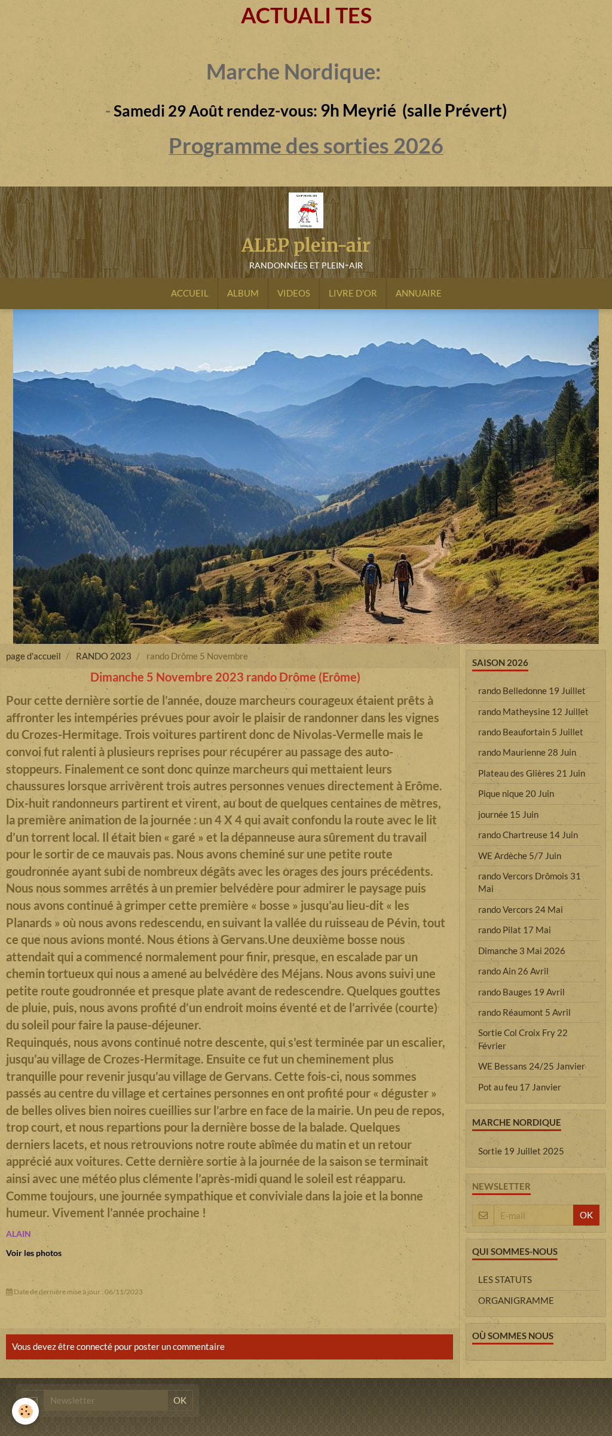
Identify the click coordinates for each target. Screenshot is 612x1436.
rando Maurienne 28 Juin (527, 752)
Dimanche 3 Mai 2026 (521, 950)
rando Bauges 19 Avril (521, 991)
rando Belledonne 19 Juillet (532, 690)
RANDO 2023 (103, 655)
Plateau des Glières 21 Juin (531, 773)
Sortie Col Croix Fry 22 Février (523, 1038)
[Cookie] (25, 1411)
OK (586, 1214)
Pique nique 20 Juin (516, 793)
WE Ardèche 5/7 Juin (519, 855)
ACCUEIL (190, 293)
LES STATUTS (505, 1279)
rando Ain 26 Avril (513, 971)
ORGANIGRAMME (516, 1300)
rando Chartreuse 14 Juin (528, 834)
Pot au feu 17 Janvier (519, 1086)
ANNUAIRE (419, 293)
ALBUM (243, 293)
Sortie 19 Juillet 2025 (521, 1150)
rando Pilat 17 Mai (514, 929)
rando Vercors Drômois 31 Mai (529, 882)
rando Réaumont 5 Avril (524, 1012)
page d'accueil (33, 655)
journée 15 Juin (508, 814)
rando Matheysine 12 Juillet (533, 711)
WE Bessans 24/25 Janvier (531, 1066)
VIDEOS (293, 293)
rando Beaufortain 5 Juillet (530, 731)
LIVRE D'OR (353, 293)
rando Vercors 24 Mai (520, 909)
